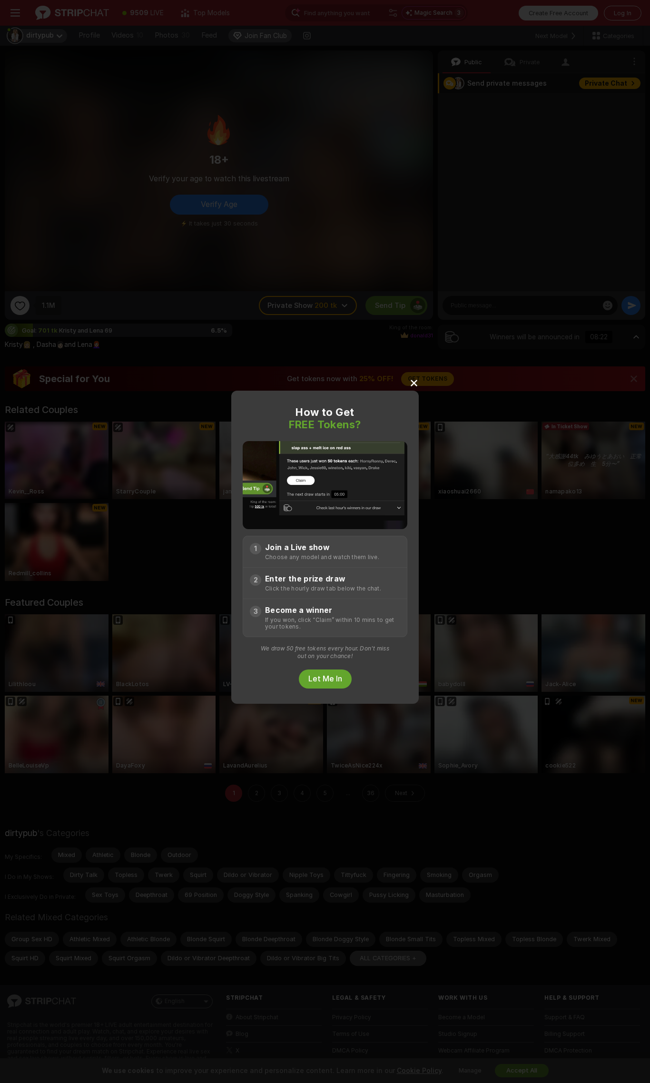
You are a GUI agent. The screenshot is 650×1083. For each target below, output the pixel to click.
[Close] (414, 382)
